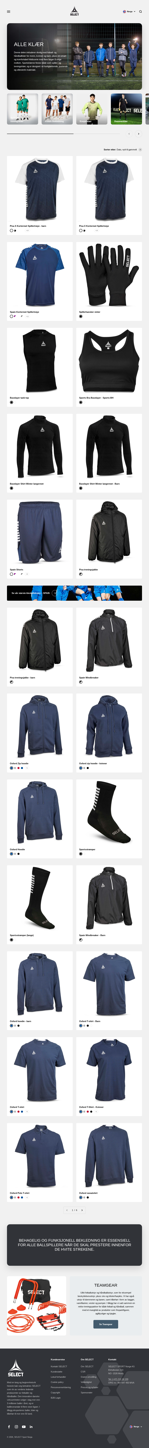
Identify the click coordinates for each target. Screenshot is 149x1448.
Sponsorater (86, 1392)
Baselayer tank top (19, 398)
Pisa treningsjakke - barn (22, 677)
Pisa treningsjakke (88, 569)
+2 (27, 1111)
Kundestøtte (56, 1371)
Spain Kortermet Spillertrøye (24, 312)
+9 (27, 574)
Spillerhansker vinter (89, 312)
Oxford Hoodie (17, 849)
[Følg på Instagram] (16, 1427)
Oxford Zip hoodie (19, 763)
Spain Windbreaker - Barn (92, 935)
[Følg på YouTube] (24, 1427)
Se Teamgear (105, 1324)
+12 (27, 316)
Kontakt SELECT (59, 1366)
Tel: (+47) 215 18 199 (118, 1379)
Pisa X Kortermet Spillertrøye (94, 226)
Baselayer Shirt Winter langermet (27, 484)
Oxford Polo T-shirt (19, 1193)
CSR (83, 1371)
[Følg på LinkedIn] (31, 1427)
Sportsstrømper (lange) (22, 935)
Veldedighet (86, 1382)
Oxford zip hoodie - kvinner (93, 763)
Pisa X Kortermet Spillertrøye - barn (28, 226)
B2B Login (56, 1398)
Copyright (55, 1392)
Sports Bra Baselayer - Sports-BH (96, 398)
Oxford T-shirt (17, 1107)
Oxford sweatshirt (88, 1193)
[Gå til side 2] (82, 1210)
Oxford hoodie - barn (20, 1021)
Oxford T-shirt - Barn (89, 1021)
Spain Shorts (16, 569)
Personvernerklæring (61, 1387)
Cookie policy (57, 1382)
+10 (27, 230)
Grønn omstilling (88, 1377)
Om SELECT (87, 1366)
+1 (27, 768)
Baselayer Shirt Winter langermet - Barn (99, 484)
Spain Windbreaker (89, 677)
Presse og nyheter (89, 1387)
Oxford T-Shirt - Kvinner (91, 1107)
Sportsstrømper (87, 849)
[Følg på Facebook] (9, 1427)
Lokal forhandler (58, 1377)
